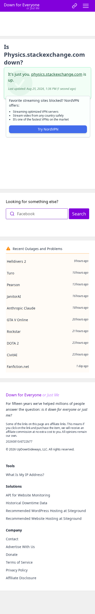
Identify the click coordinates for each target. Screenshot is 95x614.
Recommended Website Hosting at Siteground (44, 518)
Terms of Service (19, 562)
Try (48, 129)
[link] (74, 6)
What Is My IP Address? (25, 474)
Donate (12, 554)
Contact (12, 539)
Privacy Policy (17, 570)
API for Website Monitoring (28, 495)
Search (79, 214)
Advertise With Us (20, 546)
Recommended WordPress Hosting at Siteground (46, 510)
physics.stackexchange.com (56, 74)
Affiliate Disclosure (21, 578)
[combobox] (37, 213)
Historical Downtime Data (26, 503)
